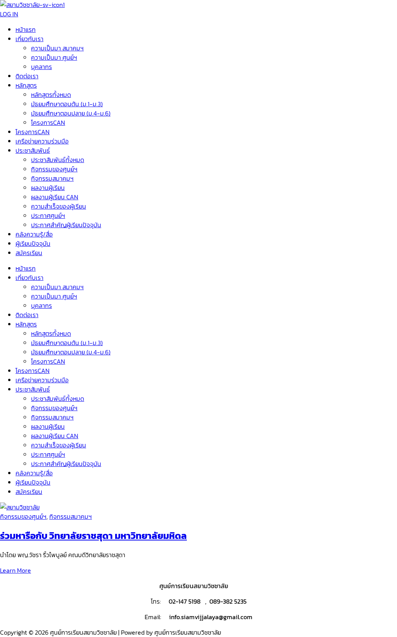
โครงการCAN (48, 122)
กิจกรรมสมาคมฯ (52, 178)
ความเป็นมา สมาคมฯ (57, 48)
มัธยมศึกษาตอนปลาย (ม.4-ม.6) (70, 113)
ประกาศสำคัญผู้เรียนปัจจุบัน (66, 225)
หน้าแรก (26, 29)
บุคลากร (41, 66)
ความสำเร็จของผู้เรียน (58, 206)
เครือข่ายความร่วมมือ (42, 141)
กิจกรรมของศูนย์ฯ (54, 169)
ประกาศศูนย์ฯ (48, 215)
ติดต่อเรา (27, 76)
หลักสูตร (26, 85)
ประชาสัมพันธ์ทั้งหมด (57, 159)
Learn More (15, 570)
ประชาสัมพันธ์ (33, 150)
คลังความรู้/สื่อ (34, 234)
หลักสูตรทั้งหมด (51, 94)
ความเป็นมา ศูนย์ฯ (54, 57)
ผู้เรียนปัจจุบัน (33, 243)
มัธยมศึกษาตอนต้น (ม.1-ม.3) (67, 104)
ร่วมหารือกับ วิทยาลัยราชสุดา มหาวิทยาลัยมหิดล (93, 535)
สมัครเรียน (29, 252)
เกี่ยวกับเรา (29, 38)
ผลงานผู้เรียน (48, 187)
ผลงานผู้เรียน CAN (54, 197)
